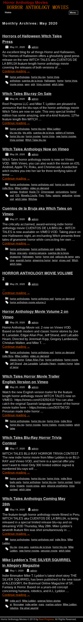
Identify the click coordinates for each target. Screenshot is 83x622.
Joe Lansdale (30, 363)
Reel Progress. (46, 619)
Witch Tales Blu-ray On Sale (27, 93)
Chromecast (47, 191)
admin (35, 47)
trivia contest (43, 84)
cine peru (22, 253)
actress (14, 191)
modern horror (65, 363)
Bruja (13, 253)
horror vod (48, 256)
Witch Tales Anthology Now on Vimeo (35, 149)
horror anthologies (20, 77)
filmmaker (18, 604)
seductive (67, 195)
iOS (17, 195)
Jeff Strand (16, 363)
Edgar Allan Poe (34, 359)
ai (11, 604)
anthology (15, 80)
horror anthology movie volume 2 (28, 302)
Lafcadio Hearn (47, 363)
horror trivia (53, 77)
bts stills (27, 132)
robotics (14, 608)
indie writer (31, 604)
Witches (32, 199)
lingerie (21, 485)
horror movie (71, 359)
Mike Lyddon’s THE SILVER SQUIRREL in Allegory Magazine (36, 562)
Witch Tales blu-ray (35, 140)
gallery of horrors (65, 132)
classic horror (17, 359)
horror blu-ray (38, 77)
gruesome (15, 256)
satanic (56, 195)
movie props (16, 84)
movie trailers (65, 424)
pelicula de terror (64, 256)
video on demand (39, 188)
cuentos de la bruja (32, 80)
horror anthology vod (42, 184)
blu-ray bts (15, 132)
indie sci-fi (15, 600)
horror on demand (65, 184)
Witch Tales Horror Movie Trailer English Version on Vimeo (31, 378)
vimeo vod (64, 260)
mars (41, 604)
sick (33, 84)
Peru (41, 195)
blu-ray (13, 547)
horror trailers (49, 424)
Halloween (50, 80)
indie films (7, 188)
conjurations (62, 191)
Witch (75, 260)
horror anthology (54, 359)
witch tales (58, 84)
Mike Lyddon (54, 129)
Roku (48, 195)
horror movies (33, 136)
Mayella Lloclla (29, 195)
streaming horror (41, 260)
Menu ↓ (74, 12)
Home (8, 12)
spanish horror (23, 260)
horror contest (65, 482)
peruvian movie (49, 550)
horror (60, 80)
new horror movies (66, 136)
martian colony (53, 604)
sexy (27, 84)
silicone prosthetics (57, 485)
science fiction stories (49, 600)
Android (23, 191)
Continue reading (16, 71)
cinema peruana (37, 253)
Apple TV (34, 191)
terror (55, 260)
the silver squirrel (29, 608)
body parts (15, 482)
